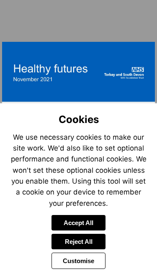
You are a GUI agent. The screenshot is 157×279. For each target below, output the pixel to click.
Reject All (79, 241)
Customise (78, 260)
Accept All (78, 222)
